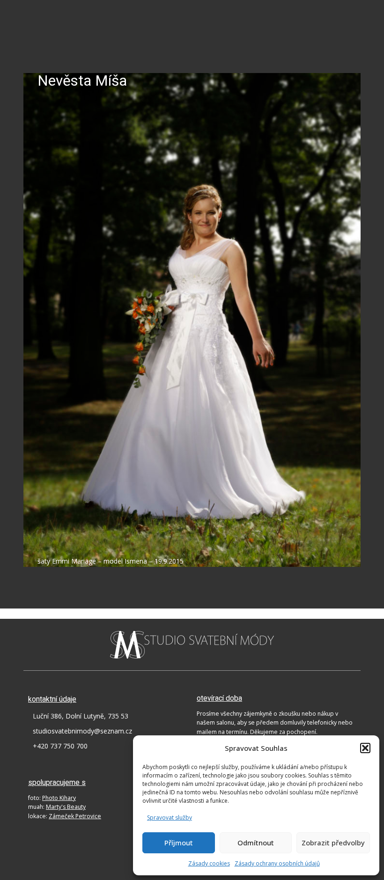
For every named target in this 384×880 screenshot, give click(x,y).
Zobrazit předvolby (333, 842)
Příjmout (178, 842)
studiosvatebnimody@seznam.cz (82, 730)
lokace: (64, 816)
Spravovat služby (169, 817)
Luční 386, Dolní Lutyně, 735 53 (80, 715)
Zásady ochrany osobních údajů (277, 863)
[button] (365, 748)
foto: (52, 798)
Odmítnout (255, 842)
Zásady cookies (209, 863)
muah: (57, 807)
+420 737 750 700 (60, 745)
